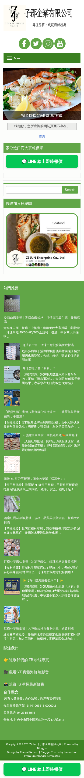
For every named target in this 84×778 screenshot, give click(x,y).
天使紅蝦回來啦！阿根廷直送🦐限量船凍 (50, 435)
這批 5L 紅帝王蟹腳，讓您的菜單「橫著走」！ (35, 479)
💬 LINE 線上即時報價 (42, 161)
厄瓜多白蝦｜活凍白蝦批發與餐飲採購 (48, 345)
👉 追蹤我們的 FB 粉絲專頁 (26, 660)
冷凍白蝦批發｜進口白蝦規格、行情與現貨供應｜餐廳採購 (42, 320)
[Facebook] (24, 44)
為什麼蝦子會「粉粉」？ (39, 368)
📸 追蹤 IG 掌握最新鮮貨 (24, 684)
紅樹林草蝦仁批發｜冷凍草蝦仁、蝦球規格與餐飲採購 (40, 561)
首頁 (42, 136)
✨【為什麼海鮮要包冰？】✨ (42, 580)
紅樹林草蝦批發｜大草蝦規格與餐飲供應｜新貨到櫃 (39, 628)
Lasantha (70, 752)
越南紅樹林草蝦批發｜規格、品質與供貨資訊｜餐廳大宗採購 (42, 520)
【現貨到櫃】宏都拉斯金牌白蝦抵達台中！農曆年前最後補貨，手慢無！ (42, 414)
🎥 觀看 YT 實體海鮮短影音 (26, 672)
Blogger (42, 748)
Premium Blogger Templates (42, 756)
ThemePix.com (29, 752)
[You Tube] (60, 44)
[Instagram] (48, 44)
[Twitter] (36, 44)
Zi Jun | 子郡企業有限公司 (45, 744)
